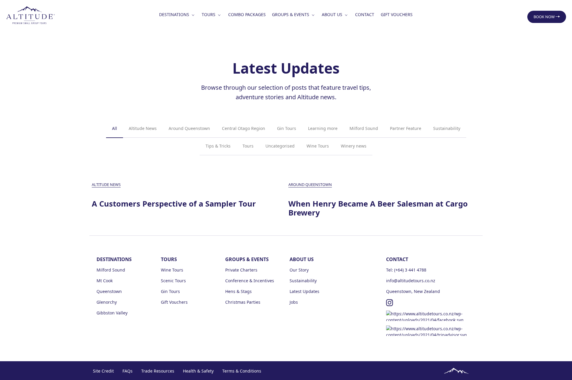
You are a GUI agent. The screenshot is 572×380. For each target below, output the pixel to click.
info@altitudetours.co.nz (410, 280)
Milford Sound (363, 128)
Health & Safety (198, 371)
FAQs (127, 371)
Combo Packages (247, 14)
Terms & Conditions (241, 371)
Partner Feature (405, 128)
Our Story (299, 270)
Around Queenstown (189, 128)
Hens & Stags (238, 291)
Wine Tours (318, 146)
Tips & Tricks (218, 146)
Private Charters (241, 270)
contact (364, 14)
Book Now (545, 16)
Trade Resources (157, 371)
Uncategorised (280, 146)
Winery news (353, 146)
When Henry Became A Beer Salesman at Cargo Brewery (378, 208)
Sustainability (446, 128)
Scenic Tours (173, 280)
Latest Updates (304, 291)
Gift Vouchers (397, 14)
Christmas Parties (242, 302)
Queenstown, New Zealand (413, 291)
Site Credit (103, 371)
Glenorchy (107, 302)
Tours (248, 146)
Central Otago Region (243, 128)
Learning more (323, 128)
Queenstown (109, 291)
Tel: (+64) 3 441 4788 (406, 270)
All (114, 128)
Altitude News (143, 128)
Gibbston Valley (112, 313)
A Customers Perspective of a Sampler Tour (174, 204)
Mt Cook (105, 280)
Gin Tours (286, 128)
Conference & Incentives (249, 280)
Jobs (294, 302)
